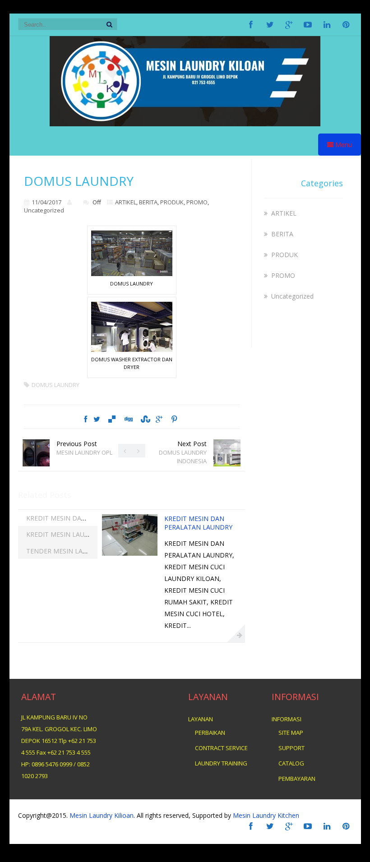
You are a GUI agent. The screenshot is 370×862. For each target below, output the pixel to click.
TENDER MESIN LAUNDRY (65, 551)
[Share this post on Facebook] (85, 419)
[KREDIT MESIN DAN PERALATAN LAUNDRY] (129, 553)
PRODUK (172, 202)
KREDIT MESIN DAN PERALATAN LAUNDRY (91, 518)
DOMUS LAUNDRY (55, 385)
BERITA (148, 202)
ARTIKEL (125, 202)
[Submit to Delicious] (111, 419)
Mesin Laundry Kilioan (101, 815)
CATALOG (291, 763)
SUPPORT (291, 748)
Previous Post (84, 447)
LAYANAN (200, 719)
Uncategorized (44, 210)
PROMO (197, 202)
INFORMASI (286, 719)
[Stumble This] (144, 419)
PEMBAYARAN (296, 778)
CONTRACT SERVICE (221, 748)
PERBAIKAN (210, 732)
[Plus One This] (159, 419)
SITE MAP (290, 732)
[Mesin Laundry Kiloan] (185, 124)
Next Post (183, 452)
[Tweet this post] (96, 419)
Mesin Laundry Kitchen (265, 815)
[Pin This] (173, 419)
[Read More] (236, 633)
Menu (342, 144)
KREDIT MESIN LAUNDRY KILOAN (76, 534)
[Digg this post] (128, 419)
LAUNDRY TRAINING (221, 763)
